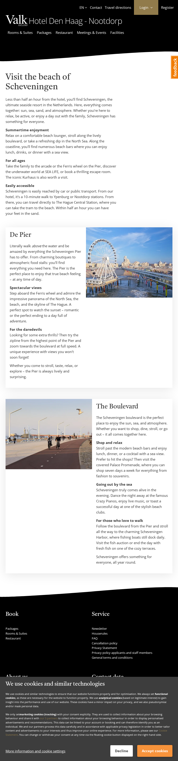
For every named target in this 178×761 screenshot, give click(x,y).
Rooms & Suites (20, 32)
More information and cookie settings (35, 751)
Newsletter (99, 628)
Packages (44, 32)
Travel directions (118, 7)
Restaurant (64, 32)
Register (167, 7)
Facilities (117, 32)
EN (81, 7)
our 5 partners (48, 718)
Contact (96, 7)
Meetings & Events (91, 32)
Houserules (100, 633)
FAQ (95, 638)
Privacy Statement (104, 648)
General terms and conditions (112, 657)
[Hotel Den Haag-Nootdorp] (64, 26)
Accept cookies (155, 750)
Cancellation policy (105, 643)
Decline (121, 750)
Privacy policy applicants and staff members (122, 653)
